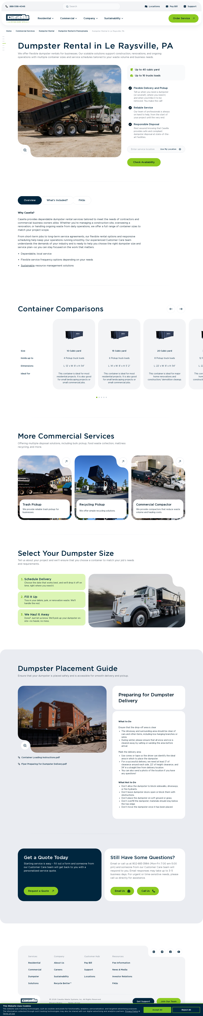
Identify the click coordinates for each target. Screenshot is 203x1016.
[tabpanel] (101, 239)
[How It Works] (3, 46)
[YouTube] (178, 951)
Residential (44, 18)
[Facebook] (170, 951)
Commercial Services (25, 31)
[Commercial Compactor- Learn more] (158, 487)
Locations (154, 6)
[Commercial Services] (4, 43)
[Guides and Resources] (3, 48)
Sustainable (28, 265)
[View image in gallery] (25, 150)
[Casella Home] (18, 18)
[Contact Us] (3, 50)
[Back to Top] (3, 37)
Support (192, 6)
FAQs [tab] (82, 200)
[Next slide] (181, 309)
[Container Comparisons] (3, 41)
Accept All (157, 1010)
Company (89, 18)
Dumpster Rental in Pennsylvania (73, 31)
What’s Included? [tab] (57, 200)
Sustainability (112, 18)
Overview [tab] (30, 200)
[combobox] (94, 6)
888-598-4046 (17, 6)
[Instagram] (162, 951)
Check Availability (144, 162)
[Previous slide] (171, 309)
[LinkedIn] (153, 951)
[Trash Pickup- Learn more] (45, 487)
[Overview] (3, 39)
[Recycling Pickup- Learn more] (101, 487)
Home (9, 31)
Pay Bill (174, 6)
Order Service (181, 18)
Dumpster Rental (46, 31)
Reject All (186, 1010)
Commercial (67, 18)
